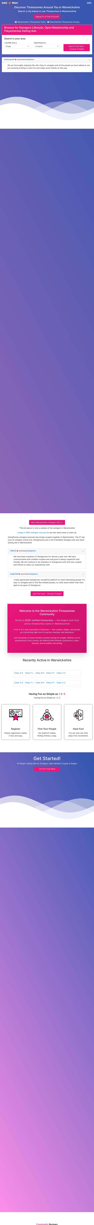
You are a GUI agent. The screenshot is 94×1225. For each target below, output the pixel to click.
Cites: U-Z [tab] (61, 673)
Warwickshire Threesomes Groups (64, 22)
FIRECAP (13, 551)
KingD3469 (14, 574)
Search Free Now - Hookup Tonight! (77, 47)
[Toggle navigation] (90, 3)
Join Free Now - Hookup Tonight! (47, 594)
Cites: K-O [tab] (40, 673)
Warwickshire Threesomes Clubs (31, 22)
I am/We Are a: (10, 43)
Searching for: (40, 43)
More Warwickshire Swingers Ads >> (47, 522)
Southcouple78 (9, 59)
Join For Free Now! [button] (47, 769)
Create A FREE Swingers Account (32, 532)
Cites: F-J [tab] (29, 673)
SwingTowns (30, 59)
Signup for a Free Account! (47, 16)
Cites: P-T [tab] (50, 673)
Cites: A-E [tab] (18, 673)
